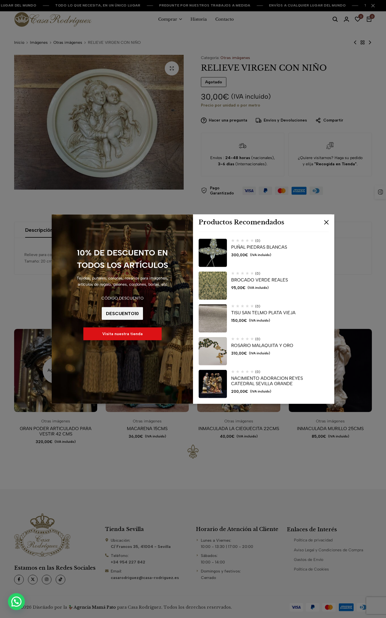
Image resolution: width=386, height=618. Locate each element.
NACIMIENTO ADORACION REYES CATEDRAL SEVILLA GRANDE (267, 381)
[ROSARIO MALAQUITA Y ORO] (213, 351)
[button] (16, 601)
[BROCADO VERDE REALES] (213, 286)
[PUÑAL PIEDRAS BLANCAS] (213, 253)
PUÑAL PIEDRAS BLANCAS (259, 247)
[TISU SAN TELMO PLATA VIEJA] (213, 318)
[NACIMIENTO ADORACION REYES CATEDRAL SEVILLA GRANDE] (213, 384)
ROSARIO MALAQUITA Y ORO (262, 345)
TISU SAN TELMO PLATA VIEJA (263, 312)
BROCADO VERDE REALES (259, 280)
